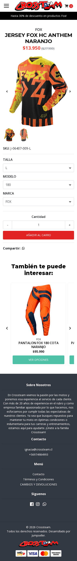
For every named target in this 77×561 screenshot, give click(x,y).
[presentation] (7, 91)
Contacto (38, 474)
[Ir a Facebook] (32, 505)
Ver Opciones (38, 360)
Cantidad (38, 217)
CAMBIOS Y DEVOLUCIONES (38, 484)
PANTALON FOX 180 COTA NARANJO (39, 345)
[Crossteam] (38, 6)
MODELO (9, 176)
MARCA (8, 193)
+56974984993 (38, 454)
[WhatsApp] (44, 505)
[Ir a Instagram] (37, 505)
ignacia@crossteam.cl (38, 449)
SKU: (6, 148)
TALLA (8, 159)
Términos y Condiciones (38, 479)
